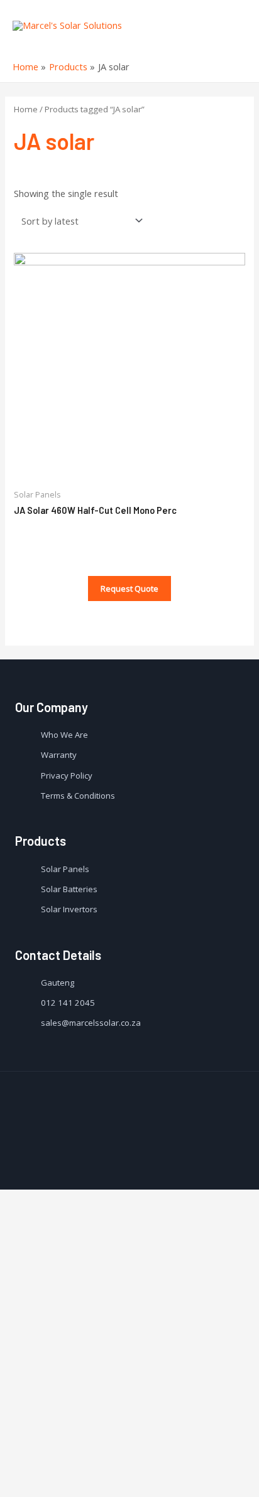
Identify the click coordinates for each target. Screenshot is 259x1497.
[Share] (63, 1465)
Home (26, 109)
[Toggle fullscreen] (105, 1465)
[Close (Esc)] (20, 1465)
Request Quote (129, 588)
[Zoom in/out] (148, 1465)
